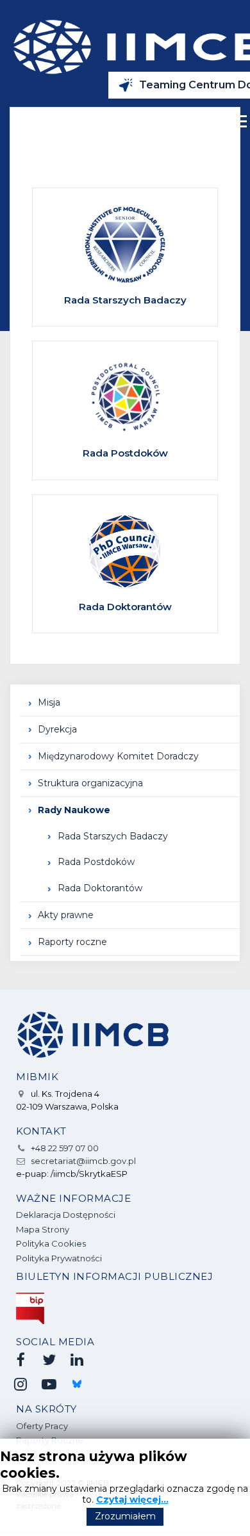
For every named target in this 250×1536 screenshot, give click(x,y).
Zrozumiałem (125, 1516)
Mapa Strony (42, 1229)
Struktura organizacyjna (90, 783)
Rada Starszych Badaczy (113, 836)
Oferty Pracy (42, 1426)
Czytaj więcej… (132, 1499)
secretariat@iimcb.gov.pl (83, 1161)
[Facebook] (20, 1359)
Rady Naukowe (74, 810)
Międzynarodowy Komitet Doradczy (118, 756)
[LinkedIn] (76, 1359)
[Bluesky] (76, 1384)
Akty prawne (66, 915)
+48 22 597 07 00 (65, 1148)
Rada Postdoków (96, 862)
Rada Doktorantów (100, 888)
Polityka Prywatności (59, 1258)
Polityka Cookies (51, 1243)
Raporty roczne (72, 942)
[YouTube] (48, 1384)
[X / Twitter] (48, 1359)
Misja (49, 702)
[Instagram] (20, 1384)
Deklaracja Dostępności (65, 1214)
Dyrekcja (57, 729)
